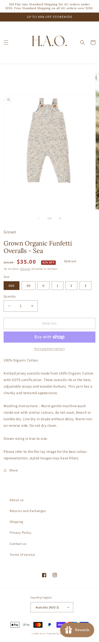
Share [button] (13, 470)
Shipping (25, 268)
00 (29, 285)
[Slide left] (39, 218)
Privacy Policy (20, 532)
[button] (6, 42)
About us (17, 500)
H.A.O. (43, 633)
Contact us (18, 543)
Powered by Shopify (57, 633)
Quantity (10, 296)
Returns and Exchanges (28, 511)
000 (11, 285)
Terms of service (22, 554)
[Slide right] (60, 218)
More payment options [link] (49, 348)
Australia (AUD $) (47, 607)
